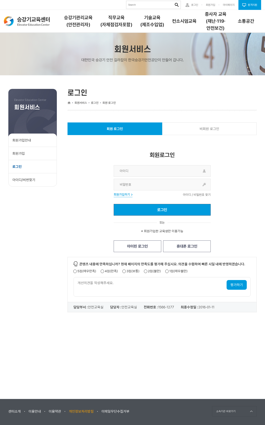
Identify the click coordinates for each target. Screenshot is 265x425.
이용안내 (35, 411)
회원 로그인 (115, 131)
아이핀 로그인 (137, 246)
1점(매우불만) (178, 271)
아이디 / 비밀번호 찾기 (197, 194)
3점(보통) (132, 271)
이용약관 (55, 411)
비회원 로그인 (209, 129)
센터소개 (14, 411)
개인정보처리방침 (81, 411)
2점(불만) (154, 271)
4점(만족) (111, 271)
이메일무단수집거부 (115, 411)
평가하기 (236, 285)
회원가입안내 (21, 140)
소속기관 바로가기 (226, 411)
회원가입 (18, 153)
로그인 (17, 167)
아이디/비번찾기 (23, 180)
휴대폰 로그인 (187, 246)
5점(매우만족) (86, 271)
